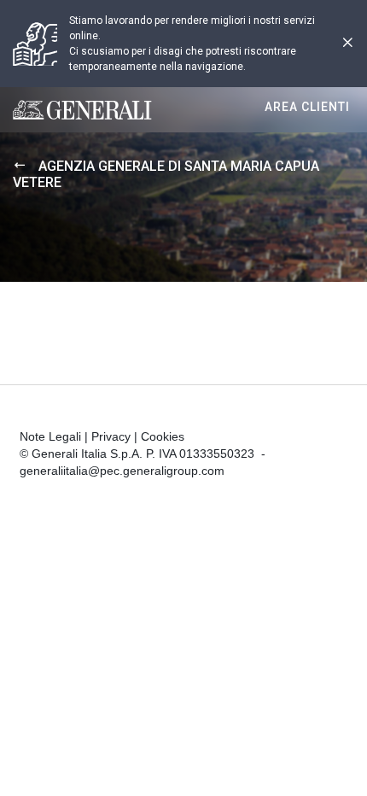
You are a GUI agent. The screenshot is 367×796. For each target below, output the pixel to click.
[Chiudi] (347, 44)
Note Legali (50, 436)
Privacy (111, 436)
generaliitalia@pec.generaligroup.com (122, 470)
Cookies (162, 436)
